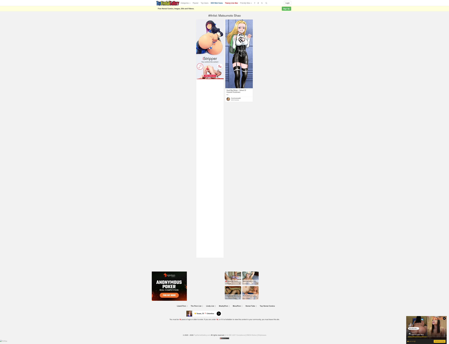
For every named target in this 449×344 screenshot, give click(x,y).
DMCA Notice (252, 335)
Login (288, 3)
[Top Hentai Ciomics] (210, 38)
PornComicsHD (236, 98)
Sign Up (286, 8)
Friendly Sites (245, 3)
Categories (185, 3)
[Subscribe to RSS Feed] (262, 3)
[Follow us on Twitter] (258, 3)
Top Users (204, 3)
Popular (195, 3)
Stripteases (262, 335)
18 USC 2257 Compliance (235, 335)
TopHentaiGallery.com (202, 335)
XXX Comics (235, 100)
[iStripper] (210, 67)
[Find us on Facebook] (254, 3)
